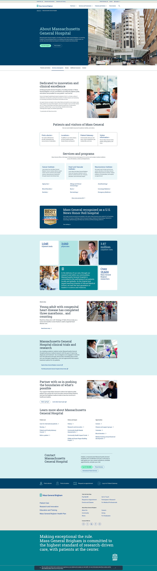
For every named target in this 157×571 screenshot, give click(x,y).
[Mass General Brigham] (45, 6)
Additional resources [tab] (75, 68)
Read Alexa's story (45, 328)
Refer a (44, 435)
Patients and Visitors (100, 6)
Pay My (85, 497)
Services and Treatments (85, 6)
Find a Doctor (112, 6)
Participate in (108, 499)
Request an (89, 499)
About (84, 510)
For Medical (109, 502)
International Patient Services (89, 470)
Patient (44, 503)
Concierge (104, 189)
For (106, 515)
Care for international (48, 424)
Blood (47, 189)
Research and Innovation (49, 1)
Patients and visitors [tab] (45, 68)
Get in (105, 497)
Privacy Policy (60, 568)
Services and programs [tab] (57, 68)
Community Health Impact (77, 435)
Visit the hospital (45, 45)
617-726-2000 (87, 467)
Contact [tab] (84, 68)
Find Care (72, 6)
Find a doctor (57, 45)
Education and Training (60, 1)
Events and (87, 502)
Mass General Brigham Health (53, 514)
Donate (111, 1)
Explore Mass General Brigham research (51, 365)
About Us (39, 10)
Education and (48, 510)
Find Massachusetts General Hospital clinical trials (53, 368)
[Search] (119, 6)
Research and (75, 427)
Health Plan (39, 1)
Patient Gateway (103, 1)
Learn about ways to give (58, 401)
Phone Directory (99, 467)
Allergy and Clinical (75, 184)
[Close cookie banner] (115, 568)
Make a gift (44, 401)
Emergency (104, 192)
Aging (45, 184)
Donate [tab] (67, 68)
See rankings (66, 224)
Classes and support (104, 427)
